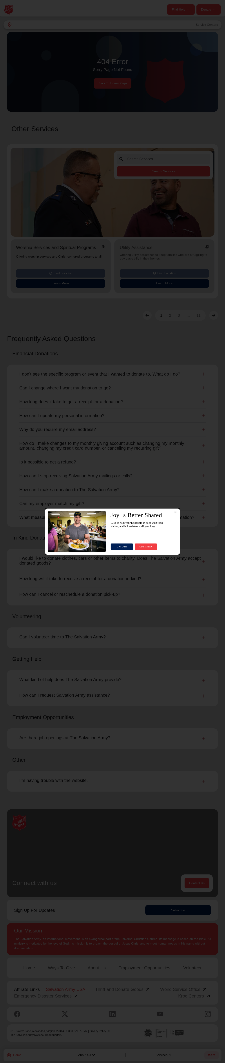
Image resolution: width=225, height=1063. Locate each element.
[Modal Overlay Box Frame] (112, 531)
